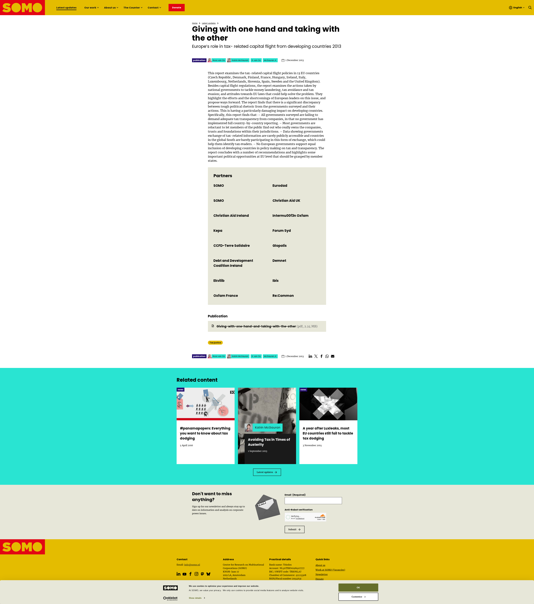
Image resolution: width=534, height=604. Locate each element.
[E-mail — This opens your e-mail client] (332, 356)
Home (194, 23)
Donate (320, 579)
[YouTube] (184, 574)
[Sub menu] (98, 7)
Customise (357, 596)
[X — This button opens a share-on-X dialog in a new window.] (316, 356)
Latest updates (66, 7)
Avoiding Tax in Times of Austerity (269, 442)
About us (110, 7)
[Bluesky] (208, 574)
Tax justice (215, 342)
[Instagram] (196, 574)
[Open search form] (530, 7)
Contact (153, 7)
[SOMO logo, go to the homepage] (22, 7)
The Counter (131, 7)
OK (358, 587)
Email (295, 494)
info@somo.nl (192, 564)
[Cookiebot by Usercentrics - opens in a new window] (170, 598)
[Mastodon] (202, 574)
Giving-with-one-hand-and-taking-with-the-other (256, 326)
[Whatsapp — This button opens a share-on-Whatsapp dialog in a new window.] (327, 356)
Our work (90, 7)
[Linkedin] (178, 574)
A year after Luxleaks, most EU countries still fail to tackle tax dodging (328, 433)
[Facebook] (190, 574)
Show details (195, 598)
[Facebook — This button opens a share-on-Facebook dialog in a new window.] (321, 356)
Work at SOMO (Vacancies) (330, 569)
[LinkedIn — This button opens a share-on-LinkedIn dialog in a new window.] (310, 356)
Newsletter (322, 574)
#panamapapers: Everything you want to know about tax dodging (205, 433)
